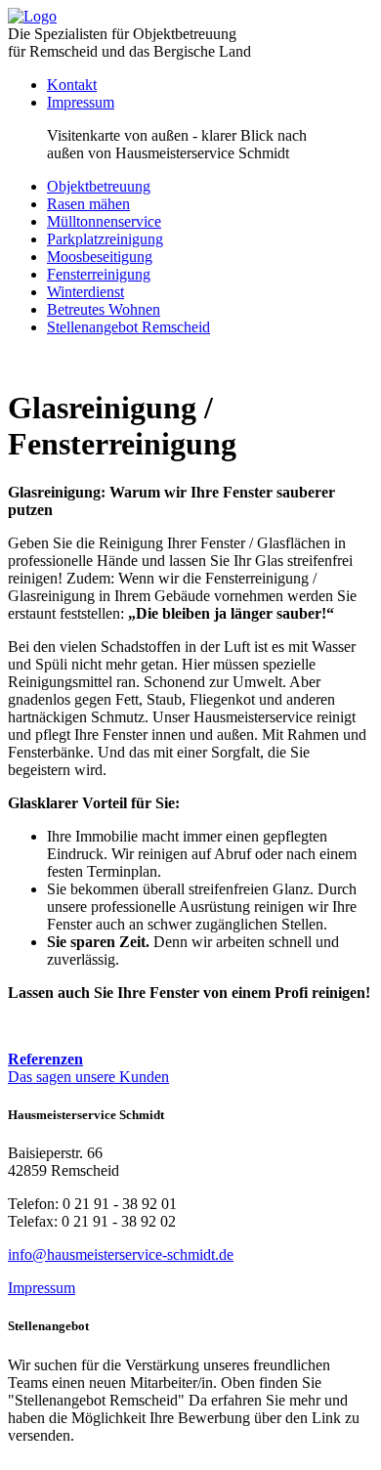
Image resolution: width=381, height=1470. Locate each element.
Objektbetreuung (98, 186)
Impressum (80, 102)
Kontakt (72, 84)
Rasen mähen (88, 203)
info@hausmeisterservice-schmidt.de (120, 1254)
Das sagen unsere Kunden (88, 1068)
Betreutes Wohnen (103, 309)
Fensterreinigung (98, 274)
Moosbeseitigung (99, 256)
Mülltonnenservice (104, 221)
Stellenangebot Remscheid (128, 327)
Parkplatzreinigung (105, 239)
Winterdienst (85, 291)
